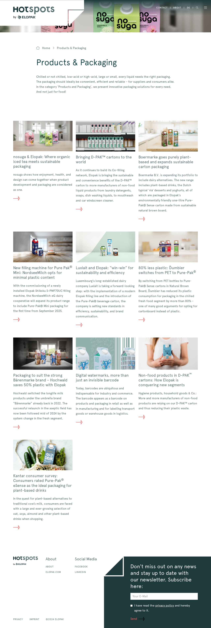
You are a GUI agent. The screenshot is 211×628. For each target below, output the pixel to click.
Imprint (34, 619)
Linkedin (80, 572)
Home (45, 48)
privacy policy (164, 605)
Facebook (81, 566)
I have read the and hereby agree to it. (162, 608)
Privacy (18, 619)
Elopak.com (53, 572)
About (177, 7)
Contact (161, 7)
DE (188, 7)
